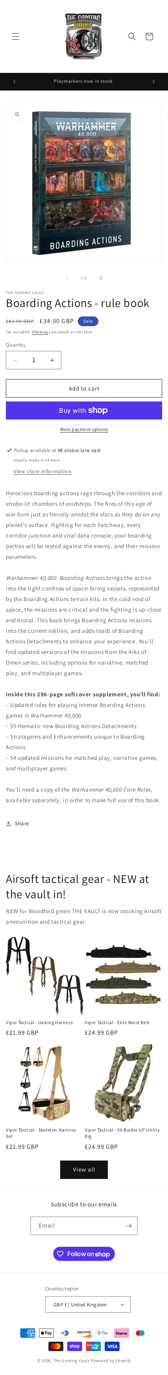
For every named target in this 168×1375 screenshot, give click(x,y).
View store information (42, 471)
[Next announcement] (153, 81)
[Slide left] (66, 278)
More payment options (84, 429)
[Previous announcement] (14, 81)
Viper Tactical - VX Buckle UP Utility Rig (122, 1133)
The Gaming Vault (71, 1360)
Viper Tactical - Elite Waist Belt (117, 1022)
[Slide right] (101, 278)
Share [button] (22, 823)
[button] (15, 36)
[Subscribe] (128, 1226)
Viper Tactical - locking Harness (39, 1022)
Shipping (40, 331)
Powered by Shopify (111, 1360)
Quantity (15, 344)
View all (84, 1169)
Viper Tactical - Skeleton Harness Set (41, 1133)
